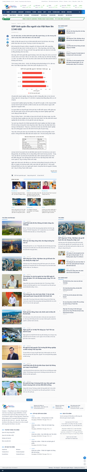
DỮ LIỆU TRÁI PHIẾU (52, 15)
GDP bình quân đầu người (20, 175)
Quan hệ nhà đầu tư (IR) (8, 435)
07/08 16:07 (68, 51)
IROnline (18, 449)
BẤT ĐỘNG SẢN (28, 12)
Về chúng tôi (57, 467)
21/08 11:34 (65, 291)
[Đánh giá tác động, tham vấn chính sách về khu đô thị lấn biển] (12, 316)
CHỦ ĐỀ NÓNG (5, 15)
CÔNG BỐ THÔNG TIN (13, 15)
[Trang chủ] (8, 406)
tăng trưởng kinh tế (31, 175)
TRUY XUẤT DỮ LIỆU (69, 15)
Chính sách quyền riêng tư (67, 467)
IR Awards (65, 1)
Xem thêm (29, 399)
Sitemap (51, 467)
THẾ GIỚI (49, 12)
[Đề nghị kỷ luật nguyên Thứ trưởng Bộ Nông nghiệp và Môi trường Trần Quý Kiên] (12, 352)
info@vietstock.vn (59, 408)
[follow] (2, 470)
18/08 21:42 (29, 292)
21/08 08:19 (65, 284)
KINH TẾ (44, 12)
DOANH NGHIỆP (20, 12)
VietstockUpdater (20, 451)
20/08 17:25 (29, 256)
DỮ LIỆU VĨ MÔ (20, 15)
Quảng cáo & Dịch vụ (79, 467)
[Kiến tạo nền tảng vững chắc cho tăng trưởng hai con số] (61, 31)
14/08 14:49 (29, 363)
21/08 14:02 (68, 29)
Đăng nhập (74, 1)
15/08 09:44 (29, 345)
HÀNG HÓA (39, 12)
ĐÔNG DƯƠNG (69, 12)
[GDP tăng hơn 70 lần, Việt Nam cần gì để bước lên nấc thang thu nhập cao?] (61, 39)
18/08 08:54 (29, 310)
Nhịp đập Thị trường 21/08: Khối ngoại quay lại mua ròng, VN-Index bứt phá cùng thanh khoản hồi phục (73, 310)
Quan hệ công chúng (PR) (8, 432)
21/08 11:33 (65, 305)
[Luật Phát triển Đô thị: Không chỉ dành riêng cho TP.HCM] (61, 46)
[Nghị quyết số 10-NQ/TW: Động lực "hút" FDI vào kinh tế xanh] (12, 334)
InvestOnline (5, 454)
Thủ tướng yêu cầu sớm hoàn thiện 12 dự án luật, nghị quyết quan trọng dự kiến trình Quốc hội (75, 263)
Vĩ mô (59, 236)
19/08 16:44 (29, 274)
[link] (80, 12)
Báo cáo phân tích (6, 441)
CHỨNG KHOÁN (13, 12)
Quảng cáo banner (6, 438)
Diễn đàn (61, 1)
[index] (21, 6)
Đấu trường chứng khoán (53, 1)
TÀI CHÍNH (34, 12)
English (79, 1)
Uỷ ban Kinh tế (40, 175)
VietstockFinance (44, 1)
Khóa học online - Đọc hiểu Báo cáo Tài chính (44, 434)
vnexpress (54, 172)
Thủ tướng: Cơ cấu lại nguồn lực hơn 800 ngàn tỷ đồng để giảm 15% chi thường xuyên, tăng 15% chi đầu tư (75, 62)
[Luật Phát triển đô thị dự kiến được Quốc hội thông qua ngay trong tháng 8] (12, 370)
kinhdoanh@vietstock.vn (39, 408)
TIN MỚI (8, 12)
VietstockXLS (5, 451)
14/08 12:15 (29, 381)
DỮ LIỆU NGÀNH (26, 15)
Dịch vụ (70, 1)
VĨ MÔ (24, 221)
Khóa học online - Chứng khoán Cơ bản (42, 418)
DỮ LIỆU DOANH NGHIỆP (35, 15)
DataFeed (4, 449)
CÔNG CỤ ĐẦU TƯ (60, 15)
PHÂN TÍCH (63, 12)
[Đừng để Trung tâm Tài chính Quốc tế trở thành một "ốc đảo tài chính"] (61, 53)
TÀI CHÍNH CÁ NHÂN (56, 12)
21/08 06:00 (65, 298)
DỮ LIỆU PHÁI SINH (44, 15)
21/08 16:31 (68, 44)
